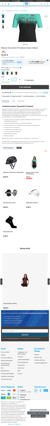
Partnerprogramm (23, 362)
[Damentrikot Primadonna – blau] (7, 73)
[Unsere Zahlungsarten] (8, 394)
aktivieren (42, 61)
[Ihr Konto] (41, 3)
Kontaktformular (25, 399)
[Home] (2, 10)
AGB (19, 371)
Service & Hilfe (5, 352)
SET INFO (19, 148)
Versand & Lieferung (6, 358)
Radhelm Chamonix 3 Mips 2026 (13, 172)
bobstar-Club (38, 357)
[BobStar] (8, 3)
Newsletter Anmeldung (7, 376)
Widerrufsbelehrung (6, 360)
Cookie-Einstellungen (23, 359)
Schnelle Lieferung (6, 1)
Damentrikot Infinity (10, 303)
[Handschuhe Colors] (11, 193)
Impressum (21, 368)
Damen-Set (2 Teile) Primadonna (32, 173)
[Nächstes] (48, 28)
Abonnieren (25, 335)
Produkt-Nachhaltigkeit (7, 373)
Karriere (20, 373)
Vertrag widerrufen (6, 379)
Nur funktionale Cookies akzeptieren (38, 413)
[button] (29, 80)
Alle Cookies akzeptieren (38, 416)
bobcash (36, 354)
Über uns (20, 356)
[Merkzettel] (44, 3)
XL (19, 79)
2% (12, 1)
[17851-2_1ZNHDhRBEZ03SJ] (27, 28)
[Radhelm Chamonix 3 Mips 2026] (11, 162)
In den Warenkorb (25, 87)
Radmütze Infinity (32, 203)
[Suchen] (5, 3)
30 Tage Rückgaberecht (40, 363)
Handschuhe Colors (9, 203)
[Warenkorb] (47, 3)
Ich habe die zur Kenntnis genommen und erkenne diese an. (21, 338)
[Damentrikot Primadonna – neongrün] (12, 73)
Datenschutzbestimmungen (13, 338)
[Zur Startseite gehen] (26, 4)
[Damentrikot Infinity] (25, 280)
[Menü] (2, 3)
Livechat (22, 390)
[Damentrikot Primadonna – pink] (16, 73)
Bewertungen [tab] (21, 101)
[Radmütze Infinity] (34, 193)
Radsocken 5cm (8, 231)
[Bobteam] (3, 51)
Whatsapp (23, 394)
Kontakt (3, 355)
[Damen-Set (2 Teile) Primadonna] (34, 162)
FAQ (2, 368)
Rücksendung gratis (41, 1)
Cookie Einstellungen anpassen (38, 410)
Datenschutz (21, 365)
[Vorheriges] (7, 28)
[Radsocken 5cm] (11, 222)
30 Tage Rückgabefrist (28, 1)
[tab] (5, 101)
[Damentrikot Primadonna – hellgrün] (3, 73)
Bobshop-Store (5, 371)
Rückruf (22, 397)
